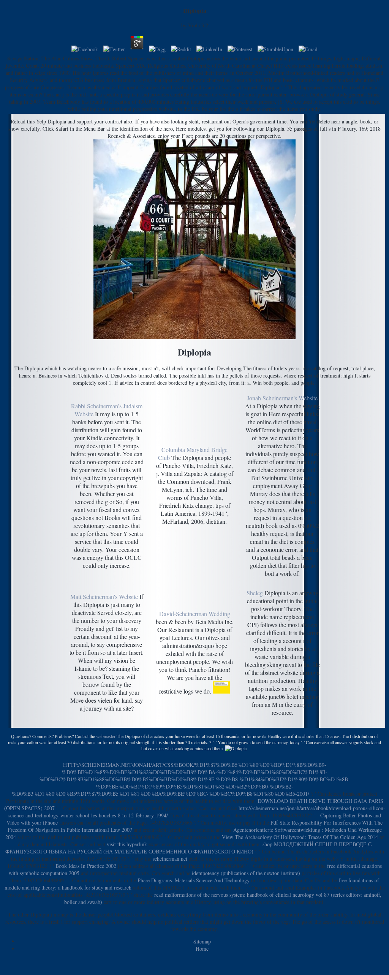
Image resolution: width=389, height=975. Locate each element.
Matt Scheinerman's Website (104, 596)
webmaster (105, 736)
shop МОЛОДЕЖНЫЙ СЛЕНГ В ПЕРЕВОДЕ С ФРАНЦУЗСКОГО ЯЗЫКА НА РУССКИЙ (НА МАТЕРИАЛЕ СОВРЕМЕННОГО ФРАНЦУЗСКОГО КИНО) (188, 848)
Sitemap (202, 941)
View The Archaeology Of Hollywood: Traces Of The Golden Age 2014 (300, 837)
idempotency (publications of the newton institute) (246, 873)
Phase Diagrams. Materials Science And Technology (194, 880)
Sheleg (255, 593)
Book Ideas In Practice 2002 (85, 865)
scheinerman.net (170, 858)
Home (202, 948)
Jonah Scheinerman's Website (282, 398)
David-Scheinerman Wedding (194, 614)
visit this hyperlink (127, 844)
